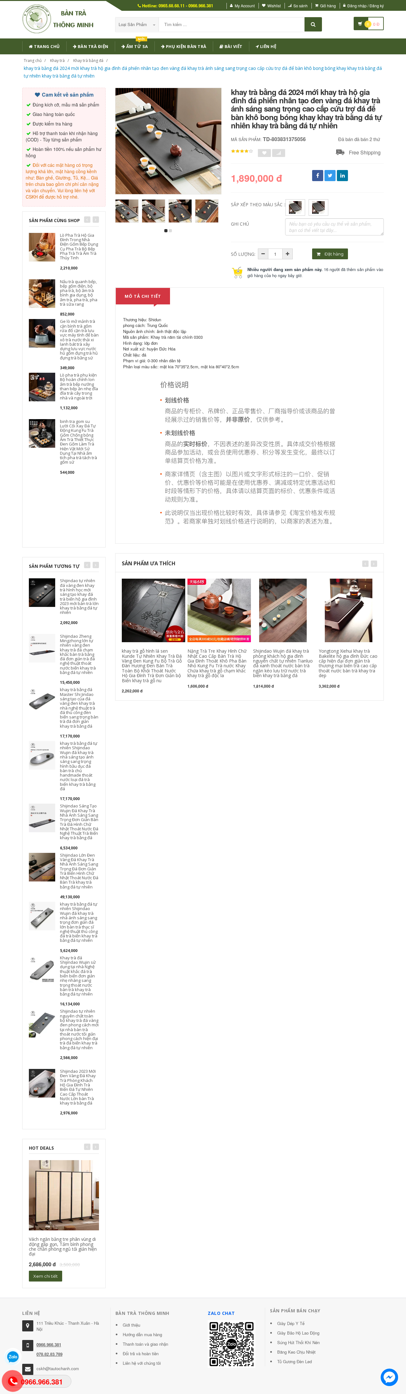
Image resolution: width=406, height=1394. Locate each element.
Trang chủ (46, 46)
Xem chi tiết (45, 1276)
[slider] (242, 151)
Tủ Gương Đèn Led (294, 1361)
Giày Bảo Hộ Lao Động (298, 1333)
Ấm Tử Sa (136, 45)
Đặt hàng (334, 253)
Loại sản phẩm (133, 24)
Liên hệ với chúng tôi (142, 1363)
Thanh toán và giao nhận (145, 1344)
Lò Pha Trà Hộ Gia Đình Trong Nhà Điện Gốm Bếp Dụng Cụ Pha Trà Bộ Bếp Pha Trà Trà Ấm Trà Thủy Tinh (79, 246)
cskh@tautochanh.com (57, 1368)
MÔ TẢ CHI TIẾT (143, 296)
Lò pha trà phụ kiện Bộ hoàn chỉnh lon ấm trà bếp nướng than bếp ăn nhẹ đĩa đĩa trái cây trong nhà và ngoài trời (79, 386)
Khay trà (57, 60)
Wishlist (274, 5)
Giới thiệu (131, 1325)
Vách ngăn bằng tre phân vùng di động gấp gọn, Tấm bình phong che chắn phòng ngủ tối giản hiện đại (63, 1246)
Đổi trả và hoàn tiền (141, 1353)
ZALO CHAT (221, 1313)
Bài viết (233, 46)
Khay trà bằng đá (88, 60)
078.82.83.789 (49, 1354)
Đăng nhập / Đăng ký (365, 5)
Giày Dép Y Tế (290, 1323)
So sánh (300, 5)
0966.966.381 (48, 1345)
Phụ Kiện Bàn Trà (185, 46)
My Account (245, 5)
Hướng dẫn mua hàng (142, 1334)
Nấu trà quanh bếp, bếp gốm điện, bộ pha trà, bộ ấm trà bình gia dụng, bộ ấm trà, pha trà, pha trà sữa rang (78, 293)
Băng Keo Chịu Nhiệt (296, 1352)
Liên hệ (267, 46)
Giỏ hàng (328, 5)
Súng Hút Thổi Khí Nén (298, 1342)
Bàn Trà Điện (92, 46)
